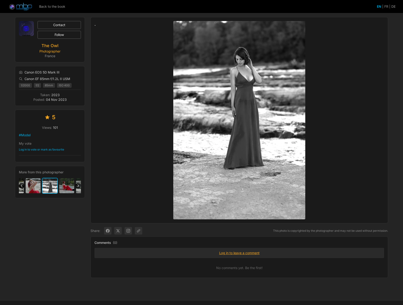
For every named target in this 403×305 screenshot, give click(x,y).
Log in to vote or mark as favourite (41, 149)
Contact (59, 25)
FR (386, 6)
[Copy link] (138, 231)
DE (393, 6)
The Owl (50, 45)
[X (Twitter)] (118, 231)
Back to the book (52, 6)
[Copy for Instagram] (128, 231)
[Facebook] (107, 231)
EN (379, 6)
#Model (25, 135)
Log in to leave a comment (239, 253)
